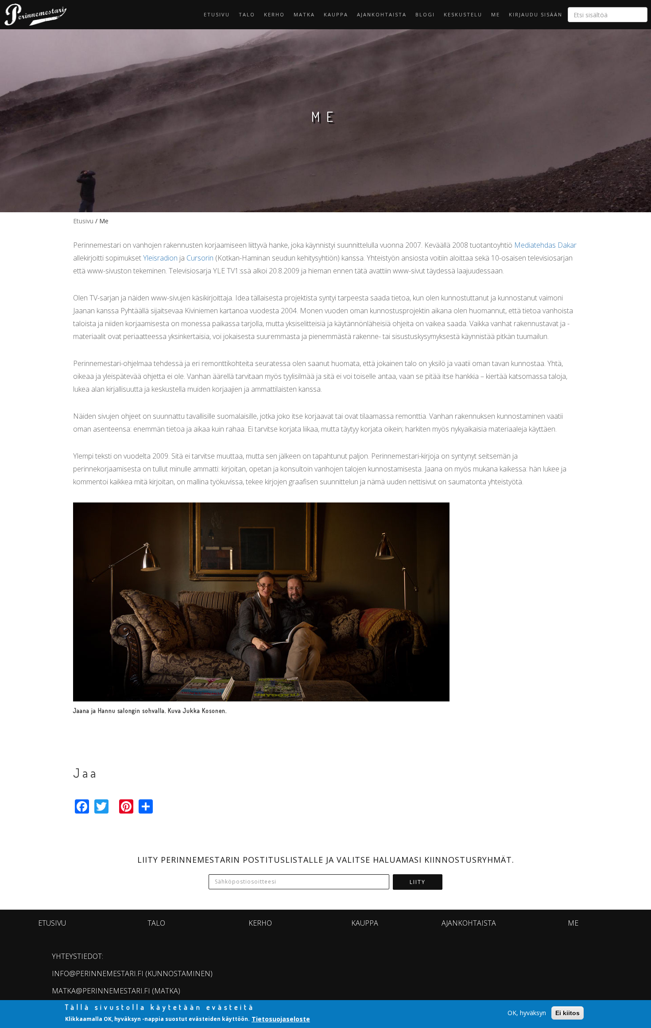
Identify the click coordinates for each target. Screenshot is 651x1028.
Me (495, 14)
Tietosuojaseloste (281, 1018)
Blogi (425, 14)
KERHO (274, 14)
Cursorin (199, 258)
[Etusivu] (33, 15)
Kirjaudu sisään (535, 14)
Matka (304, 14)
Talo (247, 14)
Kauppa (336, 14)
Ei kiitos (567, 1012)
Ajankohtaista (382, 14)
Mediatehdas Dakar (545, 245)
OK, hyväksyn (527, 1013)
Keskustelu (463, 14)
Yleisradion (160, 258)
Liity (418, 882)
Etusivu (217, 14)
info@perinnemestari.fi (97, 973)
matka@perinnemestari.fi (101, 991)
